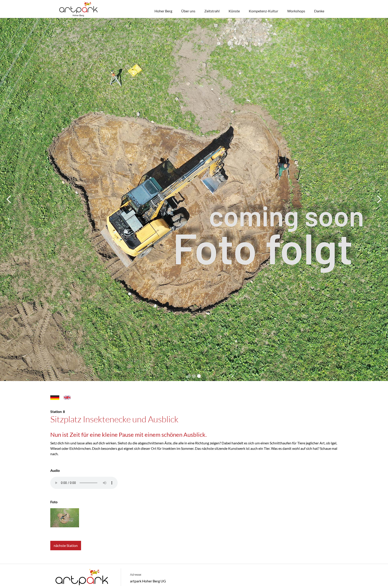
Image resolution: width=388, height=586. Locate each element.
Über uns (188, 11)
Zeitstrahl (212, 11)
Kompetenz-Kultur (263, 11)
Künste (234, 11)
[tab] (54, 397)
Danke (319, 11)
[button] (9, 199)
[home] (78, 9)
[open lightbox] (64, 517)
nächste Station (66, 545)
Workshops (296, 11)
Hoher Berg (163, 11)
